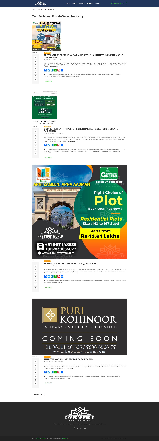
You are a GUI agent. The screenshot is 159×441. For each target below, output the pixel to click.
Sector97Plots (47, 282)
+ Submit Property (119, 3)
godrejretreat (47, 151)
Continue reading (54, 66)
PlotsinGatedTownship (68, 76)
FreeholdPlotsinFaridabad (64, 74)
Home (67, 3)
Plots (112, 74)
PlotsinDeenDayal (48, 76)
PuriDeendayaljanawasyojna (106, 376)
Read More (48, 81)
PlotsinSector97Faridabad (119, 280)
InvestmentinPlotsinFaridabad (90, 74)
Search (74, 3)
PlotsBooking (117, 74)
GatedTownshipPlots (76, 74)
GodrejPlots (110, 149)
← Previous (36, 394)
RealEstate (47, 52)
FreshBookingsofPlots (77, 149)
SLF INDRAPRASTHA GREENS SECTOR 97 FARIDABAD (71, 263)
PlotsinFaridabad (57, 76)
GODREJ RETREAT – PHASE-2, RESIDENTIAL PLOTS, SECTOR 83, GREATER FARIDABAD (81, 130)
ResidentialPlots (78, 76)
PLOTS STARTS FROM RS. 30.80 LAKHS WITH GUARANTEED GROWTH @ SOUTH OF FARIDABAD (84, 56)
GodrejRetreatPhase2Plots (58, 151)
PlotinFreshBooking (105, 74)
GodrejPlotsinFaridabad (119, 149)
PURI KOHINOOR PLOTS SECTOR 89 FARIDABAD (68, 359)
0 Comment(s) (57, 59)
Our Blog (124, 438)
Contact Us (98, 3)
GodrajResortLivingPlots (100, 149)
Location (81, 3)
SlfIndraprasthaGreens (58, 282)
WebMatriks (65, 438)
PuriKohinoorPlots (48, 378)
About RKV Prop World (107, 438)
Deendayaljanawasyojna (55, 280)
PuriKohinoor (117, 376)
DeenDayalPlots (53, 74)
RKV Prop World (40, 438)
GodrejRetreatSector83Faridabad (74, 151)
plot (99, 74)
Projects (89, 3)
